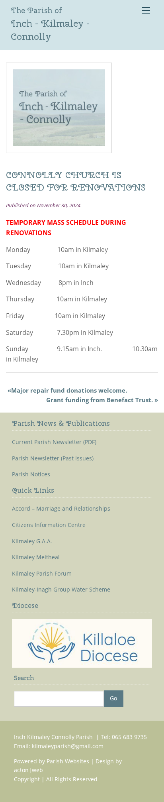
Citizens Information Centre (49, 525)
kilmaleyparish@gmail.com (67, 746)
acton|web (28, 770)
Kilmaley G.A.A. (32, 541)
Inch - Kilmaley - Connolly (50, 24)
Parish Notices (31, 474)
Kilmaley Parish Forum (42, 573)
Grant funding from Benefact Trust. (99, 400)
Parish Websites (68, 761)
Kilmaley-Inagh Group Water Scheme (61, 589)
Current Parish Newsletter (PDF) (54, 442)
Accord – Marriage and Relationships (61, 508)
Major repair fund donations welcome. (69, 390)
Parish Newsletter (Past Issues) (53, 458)
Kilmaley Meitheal (36, 557)
